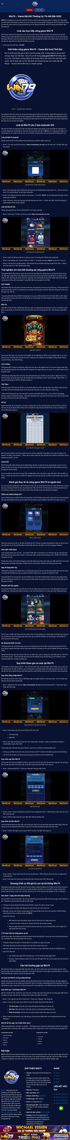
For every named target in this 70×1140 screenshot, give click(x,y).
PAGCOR (14, 119)
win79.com (42, 1096)
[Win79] (35, 4)
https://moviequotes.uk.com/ (10, 1112)
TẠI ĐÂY (21, 45)
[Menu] (2, 4)
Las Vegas (38, 369)
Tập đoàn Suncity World (27, 887)
